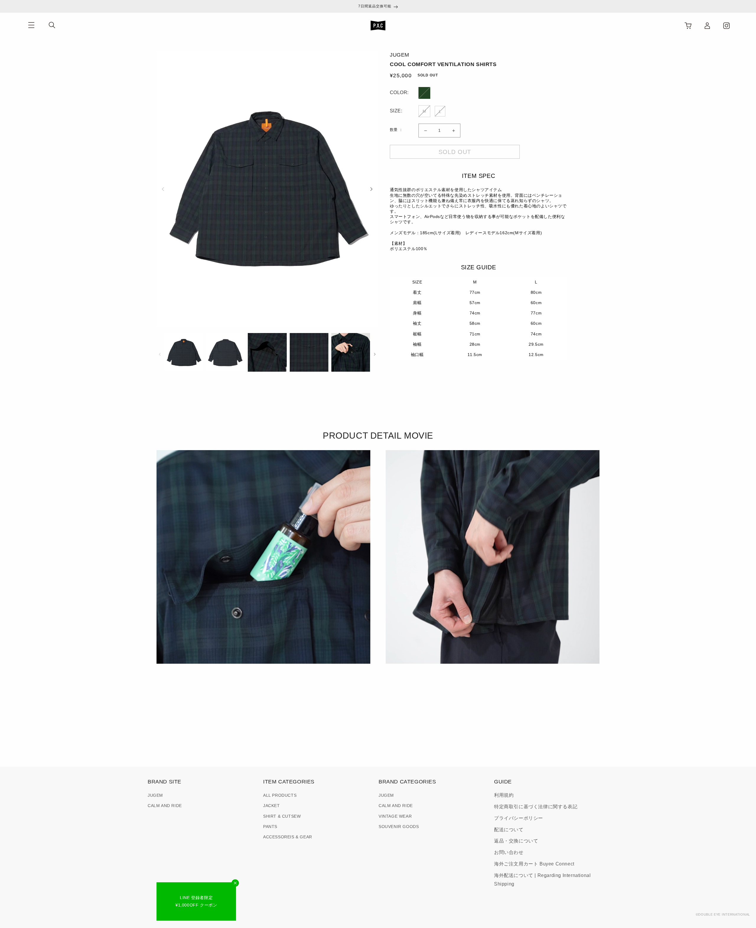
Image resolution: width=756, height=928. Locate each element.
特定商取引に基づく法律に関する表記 (535, 806)
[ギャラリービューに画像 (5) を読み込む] (350, 352)
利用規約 (504, 795)
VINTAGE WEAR (395, 816)
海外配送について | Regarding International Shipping (542, 879)
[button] (31, 25)
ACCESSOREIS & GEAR (287, 836)
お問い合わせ (509, 852)
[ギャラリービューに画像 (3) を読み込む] (267, 352)
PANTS (270, 826)
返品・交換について (516, 840)
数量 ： (396, 129)
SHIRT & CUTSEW (282, 816)
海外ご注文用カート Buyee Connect (534, 863)
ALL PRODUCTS (279, 795)
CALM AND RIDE (165, 805)
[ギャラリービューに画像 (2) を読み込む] (225, 352)
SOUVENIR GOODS (399, 826)
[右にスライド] (371, 188)
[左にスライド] (163, 188)
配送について (509, 829)
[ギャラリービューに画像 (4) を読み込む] (309, 352)
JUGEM (155, 795)
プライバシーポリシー (518, 818)
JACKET (271, 805)
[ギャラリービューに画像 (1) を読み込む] (183, 352)
